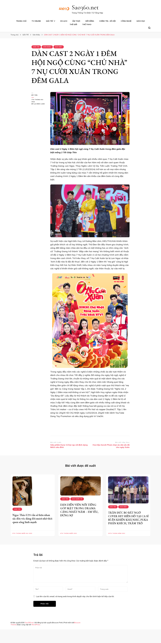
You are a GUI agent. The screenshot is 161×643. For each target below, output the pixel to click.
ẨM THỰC (76, 21)
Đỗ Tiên (34, 95)
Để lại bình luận (39, 104)
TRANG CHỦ (21, 21)
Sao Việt (58, 47)
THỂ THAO (86, 24)
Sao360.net (85, 7)
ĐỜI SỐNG (90, 21)
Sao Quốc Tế (77, 499)
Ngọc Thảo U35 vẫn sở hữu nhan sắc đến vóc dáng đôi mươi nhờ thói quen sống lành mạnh (32, 518)
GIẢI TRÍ (49, 21)
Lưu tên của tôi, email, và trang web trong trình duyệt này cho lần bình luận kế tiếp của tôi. (75, 596)
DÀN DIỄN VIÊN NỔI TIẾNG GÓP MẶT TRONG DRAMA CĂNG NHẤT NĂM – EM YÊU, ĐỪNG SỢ (79, 510)
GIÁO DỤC (140, 21)
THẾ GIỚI (73, 24)
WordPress (35, 625)
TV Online (36, 21)
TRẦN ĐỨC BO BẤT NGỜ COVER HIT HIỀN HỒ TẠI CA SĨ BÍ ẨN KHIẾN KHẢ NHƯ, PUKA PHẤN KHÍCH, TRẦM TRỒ (128, 518)
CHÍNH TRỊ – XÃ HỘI (107, 21)
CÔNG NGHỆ (126, 21)
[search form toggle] (149, 28)
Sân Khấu (47, 47)
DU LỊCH (63, 21)
